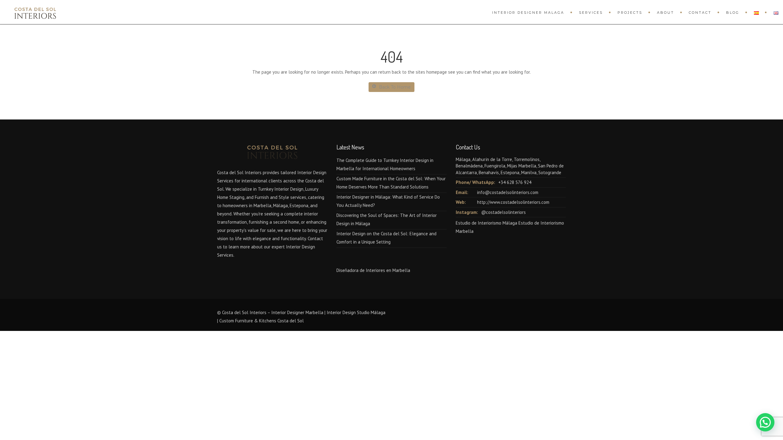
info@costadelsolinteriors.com (507, 192)
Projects (630, 12)
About (665, 12)
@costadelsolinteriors (503, 212)
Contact (700, 12)
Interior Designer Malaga (528, 12)
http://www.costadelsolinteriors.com (513, 202)
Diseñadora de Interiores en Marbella (373, 270)
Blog (732, 12)
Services (591, 12)
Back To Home (395, 87)
